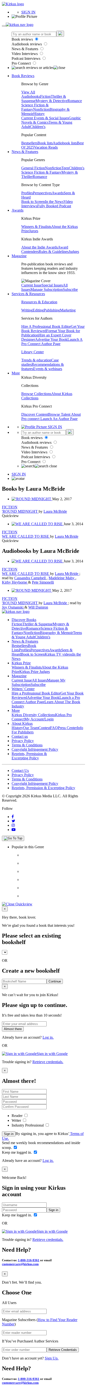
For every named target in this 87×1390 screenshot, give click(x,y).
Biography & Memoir (56, 633)
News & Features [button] (25, 152)
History (39, 114)
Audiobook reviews (27, 44)
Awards (58, 193)
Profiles (27, 193)
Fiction (45, 96)
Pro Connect (22, 63)
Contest (44, 728)
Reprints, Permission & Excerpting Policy (29, 756)
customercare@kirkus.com (20, 1264)
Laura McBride (55, 511)
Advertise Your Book (51, 339)
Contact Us (20, 770)
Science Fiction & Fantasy (41, 172)
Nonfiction (41, 109)
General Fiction (33, 168)
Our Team (30, 728)
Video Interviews (25, 54)
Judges (74, 252)
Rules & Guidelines (54, 252)
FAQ (54, 728)
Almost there (13, 1029)
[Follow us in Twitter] (13, 821)
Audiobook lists (65, 143)
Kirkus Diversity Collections (33, 715)
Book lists (45, 143)
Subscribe (70, 289)
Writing (27, 310)
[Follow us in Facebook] (13, 817)
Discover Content (34, 414)
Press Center (67, 728)
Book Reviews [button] (23, 76)
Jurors (33, 231)
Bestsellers (29, 143)
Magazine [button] (19, 256)
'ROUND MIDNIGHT (20, 511)
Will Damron (38, 607)
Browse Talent (59, 414)
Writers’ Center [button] (23, 689)
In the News (54, 202)
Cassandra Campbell (30, 578)
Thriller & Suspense (37, 624)
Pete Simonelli (43, 582)
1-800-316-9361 (28, 1260)
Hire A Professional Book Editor (46, 326)
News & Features (25, 49)
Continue (55, 981)
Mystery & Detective (51, 101)
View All (28, 92)
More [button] (16, 373)
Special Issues (52, 285)
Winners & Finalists (36, 227)
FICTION (9, 507)
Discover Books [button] (24, 620)
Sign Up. (51, 1358)
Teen (65, 168)
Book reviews (23, 39)
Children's (37, 127)
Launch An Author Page (59, 419)
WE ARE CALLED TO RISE (26, 536)
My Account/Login (39, 719)
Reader (17, 1116)
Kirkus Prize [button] (21, 663)
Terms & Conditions (27, 745)
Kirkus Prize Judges (34, 672)
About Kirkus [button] (22, 723)
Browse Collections (36, 394)
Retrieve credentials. (47, 1062)
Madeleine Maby (62, 578)
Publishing (52, 310)
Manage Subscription (46, 289)
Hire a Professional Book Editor (36, 693)
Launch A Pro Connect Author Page (52, 341)
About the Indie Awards (39, 247)
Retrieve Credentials (63, 1350)
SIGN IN (28, 12)
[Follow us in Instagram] (13, 825)
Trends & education (36, 360)
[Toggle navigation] (4, 26)
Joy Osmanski (13, 607)
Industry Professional (28, 1125)
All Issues (39, 680)
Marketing (68, 310)
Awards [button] (17, 210)
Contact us (20, 736)
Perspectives (42, 193)
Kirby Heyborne (15, 582)
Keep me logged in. (17, 1152)
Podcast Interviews (26, 58)
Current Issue (31, 285)
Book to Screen (33, 202)
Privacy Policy (23, 741)
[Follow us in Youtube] (13, 830)
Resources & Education (39, 302)
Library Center (32, 352)
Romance (74, 101)
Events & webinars (47, 369)
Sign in (9, 1134)
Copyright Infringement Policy (35, 749)
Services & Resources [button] (28, 294)
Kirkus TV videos (58, 654)
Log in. (48, 1037)
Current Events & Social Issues (45, 118)
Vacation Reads (46, 147)
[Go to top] (13, 838)
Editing (38, 310)
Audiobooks (30, 96)
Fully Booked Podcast (54, 206)
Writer (17, 1120)
